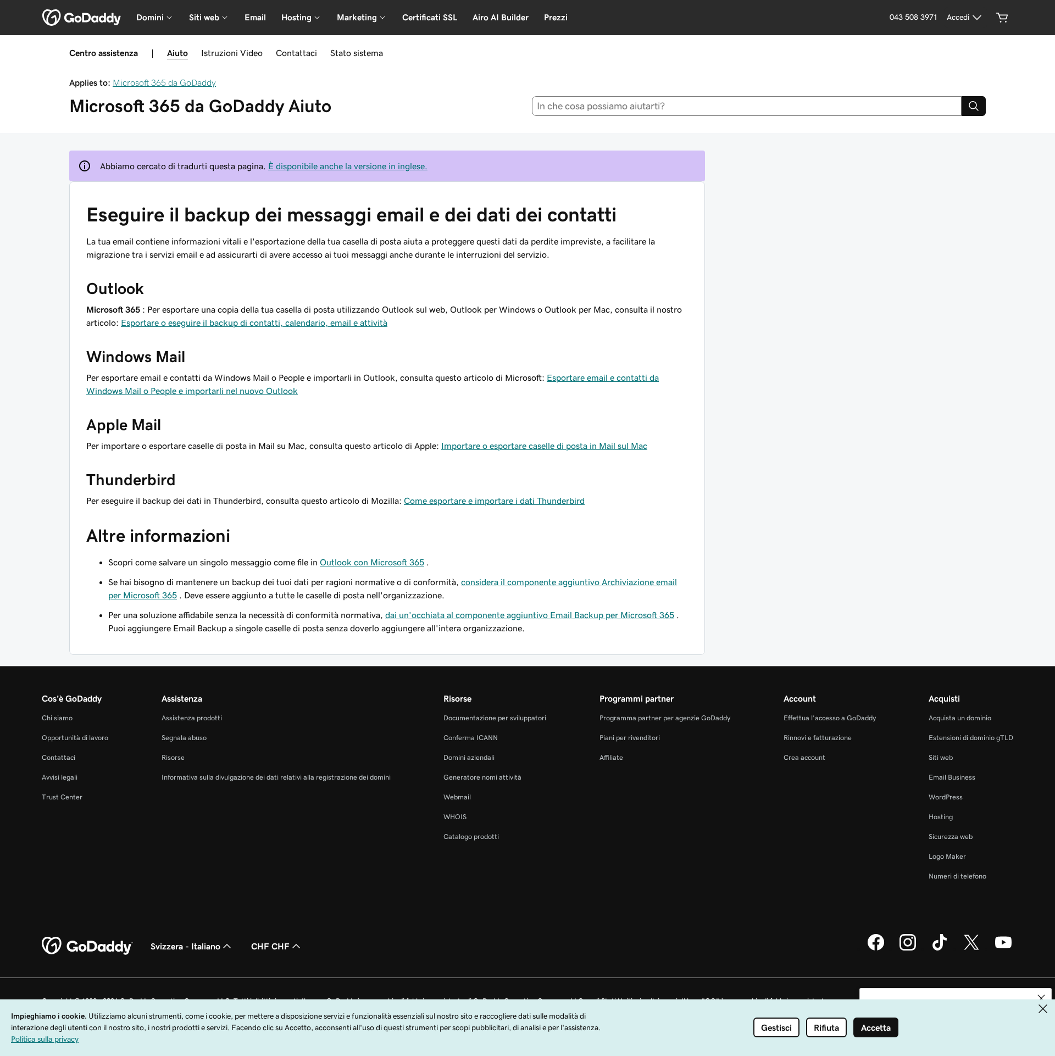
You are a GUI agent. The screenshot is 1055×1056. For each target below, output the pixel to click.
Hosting (941, 816)
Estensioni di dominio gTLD (971, 737)
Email (255, 17)
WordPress (946, 797)
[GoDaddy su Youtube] (1003, 948)
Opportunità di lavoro (75, 737)
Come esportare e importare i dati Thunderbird (494, 500)
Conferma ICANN (470, 737)
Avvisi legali (59, 777)
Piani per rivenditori (629, 737)
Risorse (173, 757)
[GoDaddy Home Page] (87, 946)
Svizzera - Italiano (185, 946)
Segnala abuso (184, 737)
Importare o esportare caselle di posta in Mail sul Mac (544, 445)
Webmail (457, 797)
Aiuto (177, 52)
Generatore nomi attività (482, 777)
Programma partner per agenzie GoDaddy (664, 717)
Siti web (941, 757)
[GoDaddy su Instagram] (908, 948)
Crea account (804, 757)
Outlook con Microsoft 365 (372, 562)
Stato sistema (356, 52)
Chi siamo (57, 717)
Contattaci (296, 52)
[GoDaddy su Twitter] (971, 948)
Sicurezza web (951, 836)
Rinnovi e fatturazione (818, 737)
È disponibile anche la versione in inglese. (347, 166)
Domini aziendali (469, 757)
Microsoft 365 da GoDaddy (164, 82)
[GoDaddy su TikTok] (939, 948)
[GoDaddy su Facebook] (876, 948)
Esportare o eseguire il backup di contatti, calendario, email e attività (254, 322)
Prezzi (556, 17)
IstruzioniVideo (232, 52)
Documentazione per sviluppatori (494, 717)
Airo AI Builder (501, 17)
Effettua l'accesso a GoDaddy (830, 717)
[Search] (974, 106)
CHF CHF (270, 946)
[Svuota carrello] (1002, 17)
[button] (1041, 998)
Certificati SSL (429, 17)
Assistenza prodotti (192, 717)
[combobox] (747, 106)
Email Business (952, 777)
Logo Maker (947, 856)
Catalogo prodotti (471, 836)
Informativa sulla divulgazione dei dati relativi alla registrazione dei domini (276, 777)
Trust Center (62, 797)
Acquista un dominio (960, 717)
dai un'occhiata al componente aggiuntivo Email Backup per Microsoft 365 (529, 614)
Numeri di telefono (957, 876)
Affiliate (611, 757)
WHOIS (455, 816)
